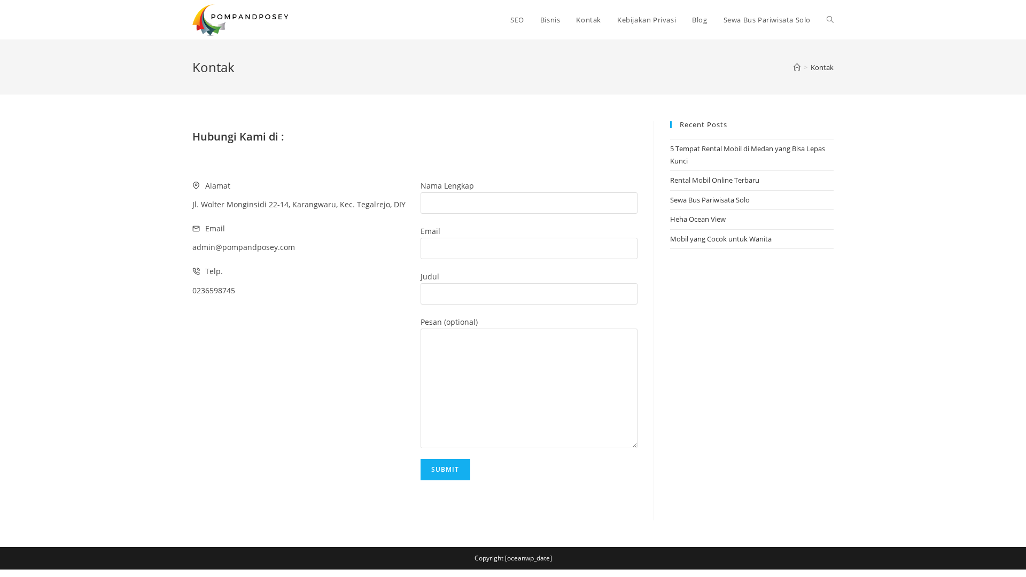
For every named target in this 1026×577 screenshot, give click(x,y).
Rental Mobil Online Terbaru (714, 180)
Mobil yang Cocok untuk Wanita (721, 239)
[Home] (797, 67)
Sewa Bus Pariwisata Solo (710, 200)
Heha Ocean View (698, 219)
